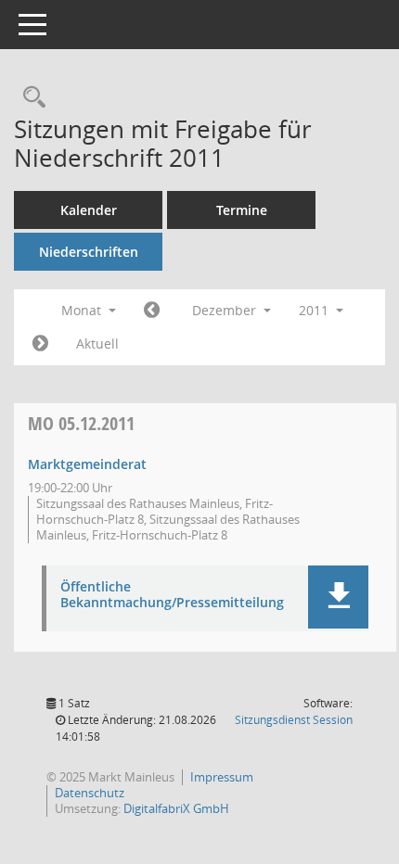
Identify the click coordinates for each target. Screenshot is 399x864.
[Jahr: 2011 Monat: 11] (152, 310)
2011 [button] (315, 310)
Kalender (88, 210)
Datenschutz (89, 792)
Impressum (221, 777)
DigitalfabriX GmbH (176, 808)
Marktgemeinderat (87, 464)
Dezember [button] (226, 310)
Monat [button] (83, 310)
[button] (338, 597)
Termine (241, 210)
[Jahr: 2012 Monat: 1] (40, 344)
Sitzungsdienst (294, 720)
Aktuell (97, 343)
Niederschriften (88, 251)
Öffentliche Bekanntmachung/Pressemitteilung (172, 595)
